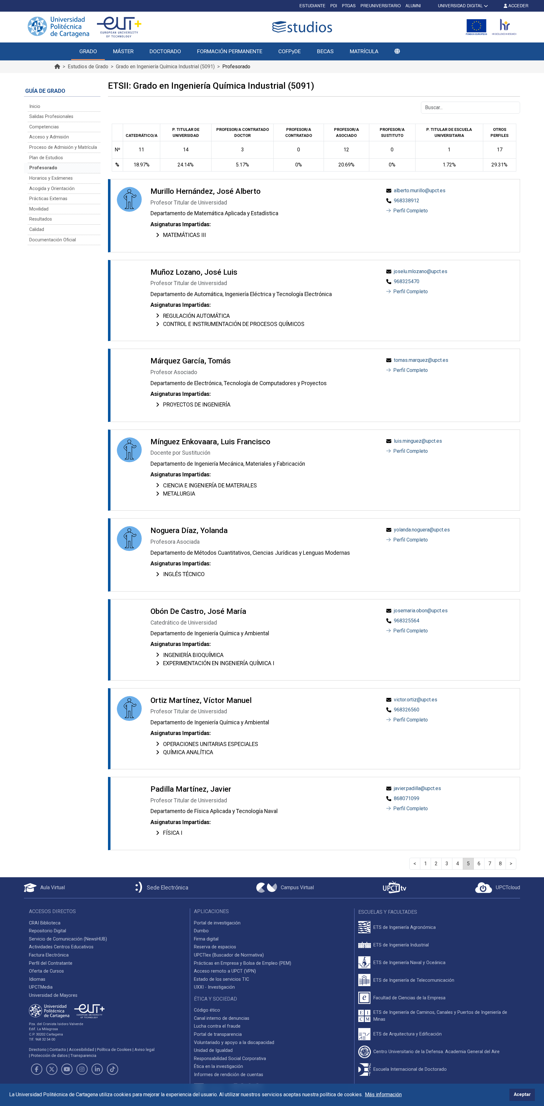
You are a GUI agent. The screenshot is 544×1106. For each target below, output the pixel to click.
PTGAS (349, 5)
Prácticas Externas (48, 198)
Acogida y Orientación (52, 188)
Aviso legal (144, 1049)
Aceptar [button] (522, 1094)
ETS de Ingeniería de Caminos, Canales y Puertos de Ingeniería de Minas (440, 1016)
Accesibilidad (81, 1049)
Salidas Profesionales (51, 116)
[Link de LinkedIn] (97, 1069)
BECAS (325, 51)
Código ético (207, 1010)
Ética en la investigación (218, 1066)
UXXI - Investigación (214, 987)
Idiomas (37, 979)
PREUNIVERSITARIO (380, 5)
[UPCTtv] (394, 887)
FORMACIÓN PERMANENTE (229, 51)
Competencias (44, 127)
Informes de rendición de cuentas (228, 1074)
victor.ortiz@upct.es (415, 700)
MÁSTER (123, 51)
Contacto (57, 1049)
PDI (333, 5)
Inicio (34, 106)
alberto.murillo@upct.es (419, 191)
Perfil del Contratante (50, 963)
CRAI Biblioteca (44, 923)
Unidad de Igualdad (213, 1050)
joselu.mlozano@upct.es (420, 271)
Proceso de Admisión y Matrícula (63, 147)
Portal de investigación (217, 923)
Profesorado (43, 168)
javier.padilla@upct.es (417, 788)
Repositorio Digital (47, 931)
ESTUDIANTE (312, 5)
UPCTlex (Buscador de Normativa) (229, 955)
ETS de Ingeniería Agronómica (404, 927)
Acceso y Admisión (49, 137)
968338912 (406, 201)
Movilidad (38, 209)
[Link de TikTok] (112, 1069)
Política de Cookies (114, 1049)
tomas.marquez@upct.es (421, 360)
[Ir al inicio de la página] (57, 67)
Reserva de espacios (215, 947)
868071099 (406, 798)
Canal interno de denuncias (221, 1018)
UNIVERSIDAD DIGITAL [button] (460, 5)
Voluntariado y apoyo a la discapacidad (234, 1042)
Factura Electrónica (49, 955)
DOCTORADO (165, 51)
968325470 (406, 281)
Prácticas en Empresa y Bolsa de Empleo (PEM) (242, 963)
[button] (397, 51)
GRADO (88, 51)
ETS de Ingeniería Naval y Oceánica (409, 962)
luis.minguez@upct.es (418, 441)
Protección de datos (49, 1055)
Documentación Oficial (52, 240)
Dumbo (201, 931)
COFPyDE (289, 51)
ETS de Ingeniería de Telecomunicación (413, 980)
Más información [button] (383, 1095)
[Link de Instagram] (82, 1069)
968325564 (406, 621)
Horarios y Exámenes (51, 178)
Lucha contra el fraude (217, 1026)
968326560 (406, 710)
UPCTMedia (41, 987)
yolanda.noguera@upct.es (422, 530)
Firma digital (206, 939)
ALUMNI (413, 5)
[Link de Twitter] (51, 1069)
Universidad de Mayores (53, 995)
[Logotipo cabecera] (303, 27)
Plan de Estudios (46, 157)
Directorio (38, 1049)
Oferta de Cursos (46, 971)
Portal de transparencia (218, 1034)
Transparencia (83, 1055)
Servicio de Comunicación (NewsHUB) (68, 939)
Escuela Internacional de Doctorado (410, 1069)
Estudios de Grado (88, 67)
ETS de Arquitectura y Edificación (407, 1034)
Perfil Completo (410, 211)
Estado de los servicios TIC (221, 979)
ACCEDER (517, 5)
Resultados (40, 219)
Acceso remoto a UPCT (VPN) (225, 971)
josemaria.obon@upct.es (421, 611)
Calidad (36, 229)
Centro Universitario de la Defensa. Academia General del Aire (436, 1051)
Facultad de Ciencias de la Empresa (409, 998)
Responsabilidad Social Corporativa (230, 1058)
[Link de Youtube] (66, 1069)
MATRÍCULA (364, 51)
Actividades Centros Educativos (61, 947)
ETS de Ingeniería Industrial (401, 945)
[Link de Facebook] (36, 1069)
